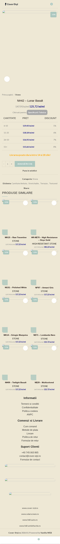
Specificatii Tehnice (37, 112)
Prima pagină (7, 95)
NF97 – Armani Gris (44, 287)
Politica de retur (30, 437)
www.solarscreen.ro (30, 514)
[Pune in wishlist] (25, 203)
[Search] (43, 4)
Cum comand (30, 426)
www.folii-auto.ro (30, 520)
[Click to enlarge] (7, 79)
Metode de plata (30, 430)
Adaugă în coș (24, 164)
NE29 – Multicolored (44, 382)
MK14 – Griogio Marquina (16, 335)
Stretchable (33, 183)
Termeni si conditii (30, 404)
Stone (18, 95)
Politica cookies (30, 411)
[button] (5, 232)
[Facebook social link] (31, 188)
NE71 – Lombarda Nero (44, 335)
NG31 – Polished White (16, 287)
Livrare (30, 433)
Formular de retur (30, 440)
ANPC (30, 414)
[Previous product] (51, 94)
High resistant (40, 243)
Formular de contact (30, 459)
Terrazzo (44, 183)
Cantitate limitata (19, 183)
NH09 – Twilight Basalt (15, 382)
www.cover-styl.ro (30, 508)
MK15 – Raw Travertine (16, 237)
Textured (53, 183)
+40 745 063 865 (30, 452)
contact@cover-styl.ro (30, 456)
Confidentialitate (30, 407)
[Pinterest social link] (35, 188)
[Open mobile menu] (56, 4)
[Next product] (56, 94)
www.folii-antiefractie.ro (30, 526)
